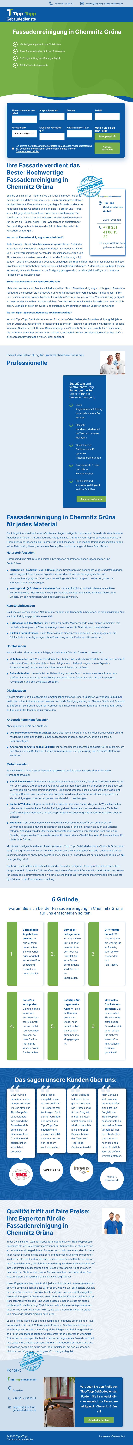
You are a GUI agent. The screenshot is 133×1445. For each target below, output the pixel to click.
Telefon (71, 110)
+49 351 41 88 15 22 (110, 232)
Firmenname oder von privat (23, 112)
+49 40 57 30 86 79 (64, 3)
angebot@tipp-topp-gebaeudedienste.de (104, 3)
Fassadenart (19, 127)
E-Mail (98, 110)
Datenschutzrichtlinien (27, 151)
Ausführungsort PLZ (78, 127)
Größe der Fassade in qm (50, 129)
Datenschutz (119, 1436)
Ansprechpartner (48, 110)
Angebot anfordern (91, 499)
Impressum (105, 1436)
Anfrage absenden (107, 148)
